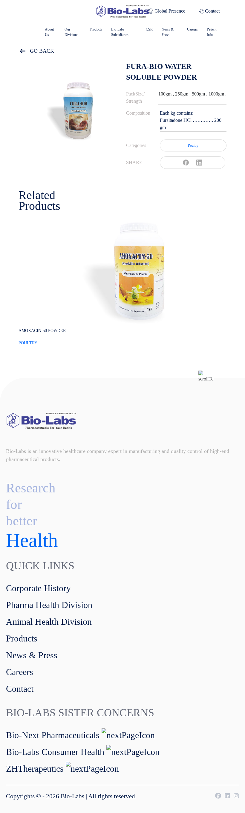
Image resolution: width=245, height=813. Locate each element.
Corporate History (38, 588)
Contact (212, 10)
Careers (192, 29)
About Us (49, 32)
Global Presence (169, 10)
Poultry (193, 145)
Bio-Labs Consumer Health (55, 752)
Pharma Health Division (49, 605)
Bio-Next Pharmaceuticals (52, 735)
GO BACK (41, 51)
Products (96, 29)
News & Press (168, 32)
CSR (149, 29)
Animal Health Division (49, 622)
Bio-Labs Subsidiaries (119, 32)
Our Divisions (71, 32)
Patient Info (211, 32)
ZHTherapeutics (35, 768)
